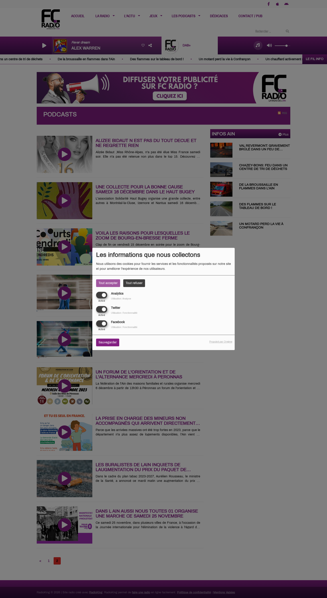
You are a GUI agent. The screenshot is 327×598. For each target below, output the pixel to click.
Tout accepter (108, 283)
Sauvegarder (108, 342)
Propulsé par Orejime (220, 341)
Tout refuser (134, 283)
